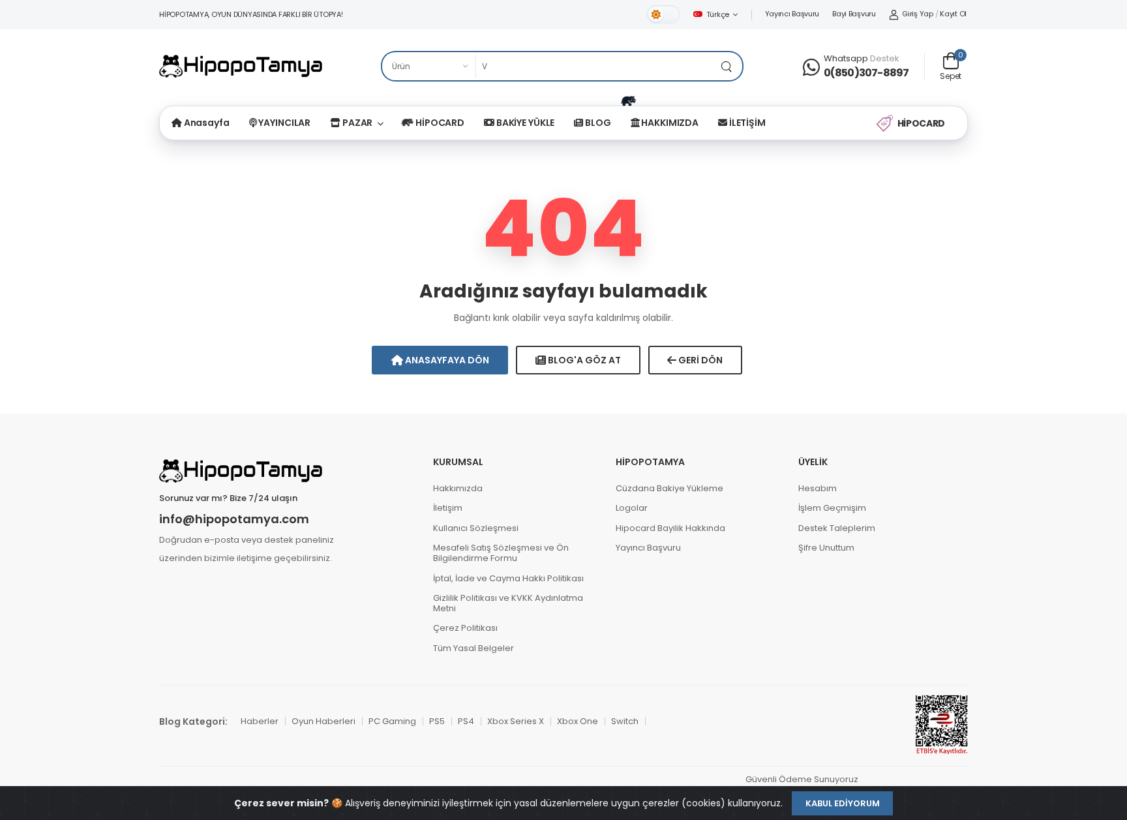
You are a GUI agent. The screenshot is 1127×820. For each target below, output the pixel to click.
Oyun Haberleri (323, 721)
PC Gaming (392, 721)
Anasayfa (206, 122)
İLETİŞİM (746, 122)
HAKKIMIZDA (669, 122)
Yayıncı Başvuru (792, 13)
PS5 (437, 721)
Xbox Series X (515, 721)
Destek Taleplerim (836, 528)
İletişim (447, 508)
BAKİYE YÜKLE (524, 122)
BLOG (596, 122)
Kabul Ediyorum (842, 803)
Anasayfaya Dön (446, 360)
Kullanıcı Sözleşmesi (475, 528)
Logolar (632, 508)
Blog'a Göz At (583, 360)
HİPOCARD (438, 122)
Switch (625, 721)
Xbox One (577, 721)
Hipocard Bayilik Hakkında (670, 528)
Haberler (259, 721)
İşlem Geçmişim (832, 508)
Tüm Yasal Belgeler (473, 648)
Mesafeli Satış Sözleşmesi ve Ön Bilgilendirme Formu (501, 552)
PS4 (466, 721)
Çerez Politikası (465, 628)
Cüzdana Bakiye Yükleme (669, 488)
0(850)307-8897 (866, 72)
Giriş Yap (917, 13)
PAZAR (356, 122)
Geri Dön (699, 360)
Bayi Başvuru (853, 13)
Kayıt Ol (953, 13)
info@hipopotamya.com (234, 519)
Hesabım (817, 488)
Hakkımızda (458, 488)
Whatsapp (846, 58)
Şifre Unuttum (826, 547)
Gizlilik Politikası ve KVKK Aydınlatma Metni (508, 603)
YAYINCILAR (284, 122)
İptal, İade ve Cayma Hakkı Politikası (508, 578)
